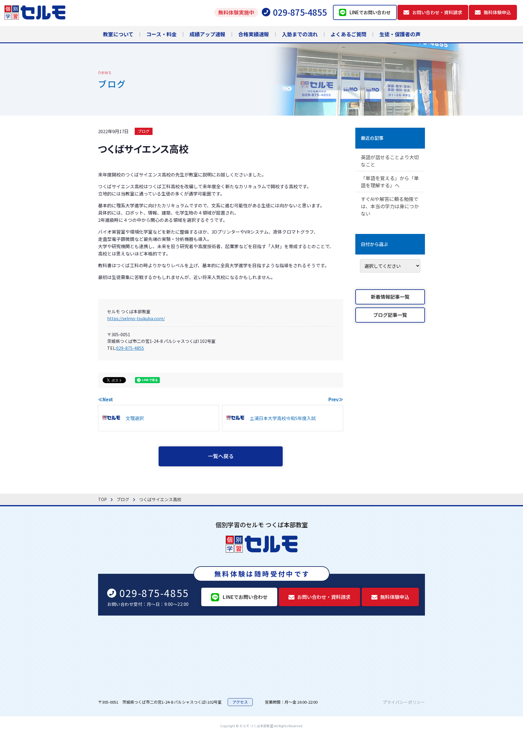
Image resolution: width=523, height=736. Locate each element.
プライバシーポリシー (404, 702)
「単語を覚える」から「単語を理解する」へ (390, 181)
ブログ (144, 131)
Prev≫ (335, 399)
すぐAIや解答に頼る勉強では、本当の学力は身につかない (390, 206)
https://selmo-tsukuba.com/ (136, 318)
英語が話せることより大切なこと (390, 160)
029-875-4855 (130, 348)
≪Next (105, 399)
